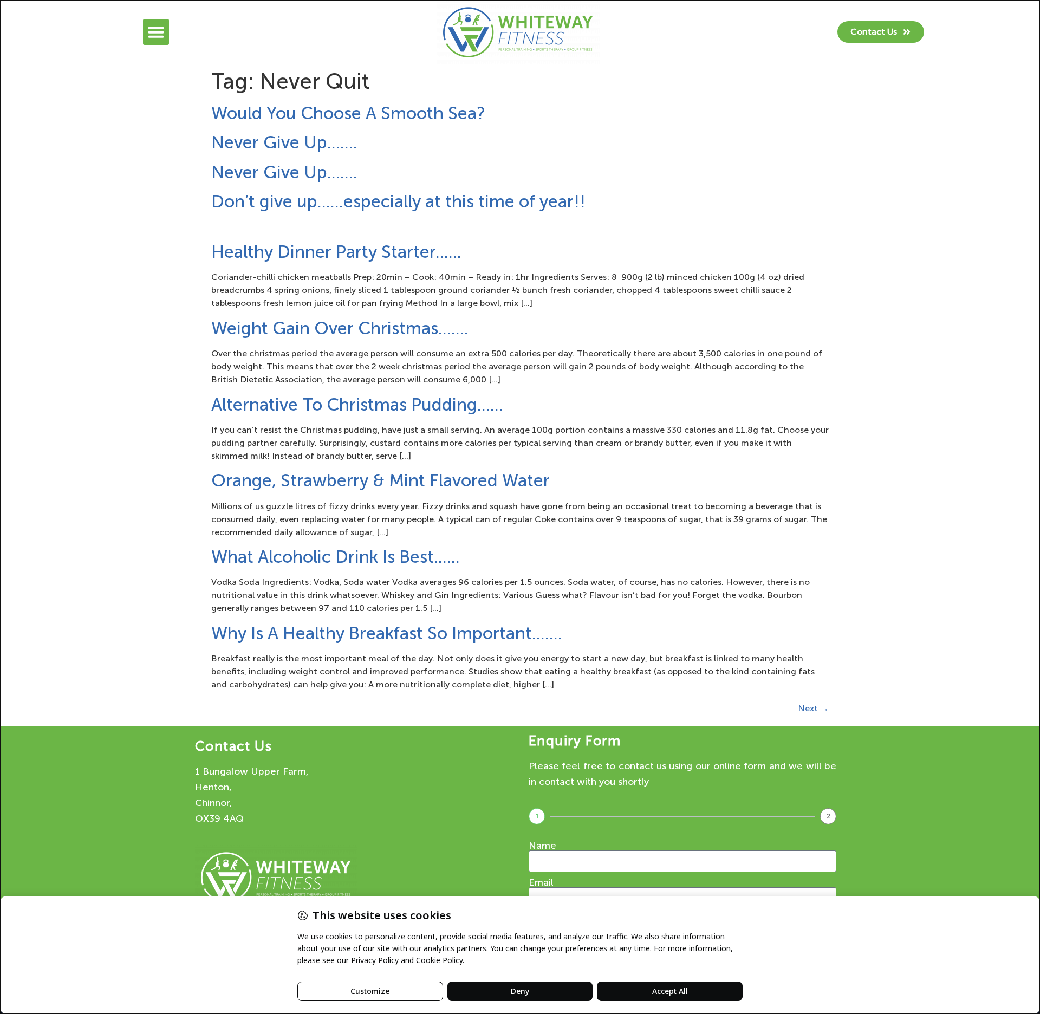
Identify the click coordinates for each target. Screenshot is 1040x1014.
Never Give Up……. (284, 142)
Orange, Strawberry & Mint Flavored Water (380, 480)
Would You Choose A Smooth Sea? (348, 113)
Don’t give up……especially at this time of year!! (398, 201)
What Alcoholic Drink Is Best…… (335, 557)
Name (542, 845)
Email (541, 882)
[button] (156, 32)
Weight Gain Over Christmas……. (340, 328)
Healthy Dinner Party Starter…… (336, 252)
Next (813, 708)
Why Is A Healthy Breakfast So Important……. (386, 633)
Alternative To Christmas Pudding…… (357, 404)
